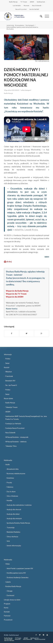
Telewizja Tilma (11, 446)
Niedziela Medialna (13, 532)
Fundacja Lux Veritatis (13, 424)
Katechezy (10, 478)
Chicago (9, 591)
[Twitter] (40, 635)
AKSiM (32, 2)
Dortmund (10, 595)
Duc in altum (11, 492)
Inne (8, 541)
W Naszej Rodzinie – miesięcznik (16, 437)
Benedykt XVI (10, 381)
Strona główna (19, 25)
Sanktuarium (41, 2)
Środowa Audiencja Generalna (17, 577)
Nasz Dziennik (36, 5)
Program (7, 604)
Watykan (8, 372)
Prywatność (8, 620)
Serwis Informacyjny (14, 546)
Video (7, 564)
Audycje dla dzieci (13, 514)
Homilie (9, 500)
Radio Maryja (13, 2)
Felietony (10, 487)
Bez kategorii (30, 25)
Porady (9, 483)
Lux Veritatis (17, 5)
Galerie (8, 582)
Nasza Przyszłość (21, 9)
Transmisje (10, 528)
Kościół (6, 367)
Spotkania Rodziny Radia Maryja (18, 523)
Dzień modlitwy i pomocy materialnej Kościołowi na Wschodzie (26, 77)
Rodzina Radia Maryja (13, 586)
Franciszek (9, 376)
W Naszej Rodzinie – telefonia (15, 442)
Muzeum (26, 5)
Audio (7, 464)
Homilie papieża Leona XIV (16, 573)
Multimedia (8, 460)
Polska (7, 359)
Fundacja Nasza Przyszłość (15, 428)
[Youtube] (47, 635)
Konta (6, 608)
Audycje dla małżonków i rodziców (19, 505)
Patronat (7, 616)
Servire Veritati (34, 9)
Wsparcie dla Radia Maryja (17, 291)
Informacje (8, 354)
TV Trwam (23, 2)
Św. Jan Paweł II (11, 385)
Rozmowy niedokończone (16, 473)
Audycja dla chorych (14, 509)
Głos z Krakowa (12, 496)
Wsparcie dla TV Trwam (16, 294)
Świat (7, 363)
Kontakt (7, 612)
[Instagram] (43, 635)
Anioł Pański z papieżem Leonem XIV (20, 568)
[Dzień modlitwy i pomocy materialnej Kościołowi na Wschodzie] (26, 47)
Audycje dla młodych (14, 518)
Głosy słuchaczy (12, 537)
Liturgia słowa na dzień (12, 600)
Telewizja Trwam (11, 407)
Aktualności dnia (12, 469)
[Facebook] (36, 635)
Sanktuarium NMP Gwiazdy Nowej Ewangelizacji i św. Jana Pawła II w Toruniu (26, 417)
